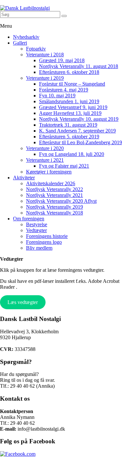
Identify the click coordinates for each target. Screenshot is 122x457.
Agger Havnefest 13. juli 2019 (70, 113)
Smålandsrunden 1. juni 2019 (69, 101)
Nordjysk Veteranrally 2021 (54, 195)
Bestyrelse (36, 224)
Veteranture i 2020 (45, 148)
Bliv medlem (39, 248)
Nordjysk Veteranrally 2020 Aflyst (61, 201)
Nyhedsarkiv (26, 37)
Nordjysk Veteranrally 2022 (54, 189)
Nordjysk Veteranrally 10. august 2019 (78, 119)
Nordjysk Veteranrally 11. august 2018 (78, 66)
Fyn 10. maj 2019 (57, 95)
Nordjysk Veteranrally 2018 (54, 212)
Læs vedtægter (22, 302)
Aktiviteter (24, 177)
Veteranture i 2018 (45, 54)
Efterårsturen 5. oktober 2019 (69, 136)
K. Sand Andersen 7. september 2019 (77, 130)
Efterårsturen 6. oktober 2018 (69, 72)
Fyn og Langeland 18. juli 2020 (71, 154)
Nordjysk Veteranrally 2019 (54, 207)
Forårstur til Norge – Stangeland (72, 84)
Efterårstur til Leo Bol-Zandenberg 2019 (80, 142)
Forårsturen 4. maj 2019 (63, 89)
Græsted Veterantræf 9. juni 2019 (73, 107)
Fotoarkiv (36, 48)
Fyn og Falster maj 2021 (64, 166)
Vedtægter (36, 230)
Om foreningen (28, 218)
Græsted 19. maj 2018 (62, 60)
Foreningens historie (47, 236)
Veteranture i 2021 (45, 160)
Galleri (20, 43)
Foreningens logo (44, 242)
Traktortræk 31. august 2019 (68, 125)
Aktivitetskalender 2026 (50, 183)
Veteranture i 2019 (45, 78)
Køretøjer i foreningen (49, 171)
